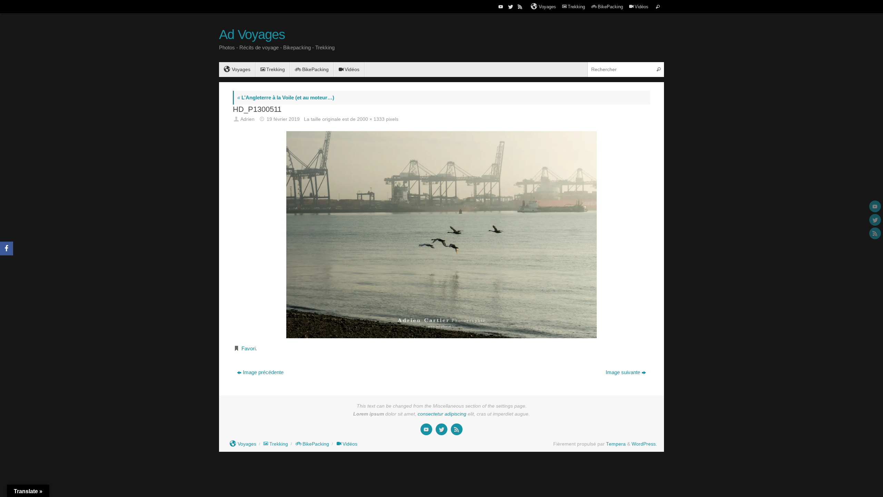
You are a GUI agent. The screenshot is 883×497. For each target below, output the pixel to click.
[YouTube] (500, 6)
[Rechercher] (658, 6)
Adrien (247, 119)
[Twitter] (510, 6)
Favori (248, 348)
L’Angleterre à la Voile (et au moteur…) (285, 97)
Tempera (616, 444)
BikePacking (610, 6)
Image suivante (623, 372)
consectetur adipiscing (442, 414)
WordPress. (644, 444)
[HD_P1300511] (441, 234)
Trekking (576, 6)
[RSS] (519, 6)
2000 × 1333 (371, 119)
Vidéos (641, 6)
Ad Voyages (252, 35)
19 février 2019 (283, 119)
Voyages (547, 6)
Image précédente (263, 372)
